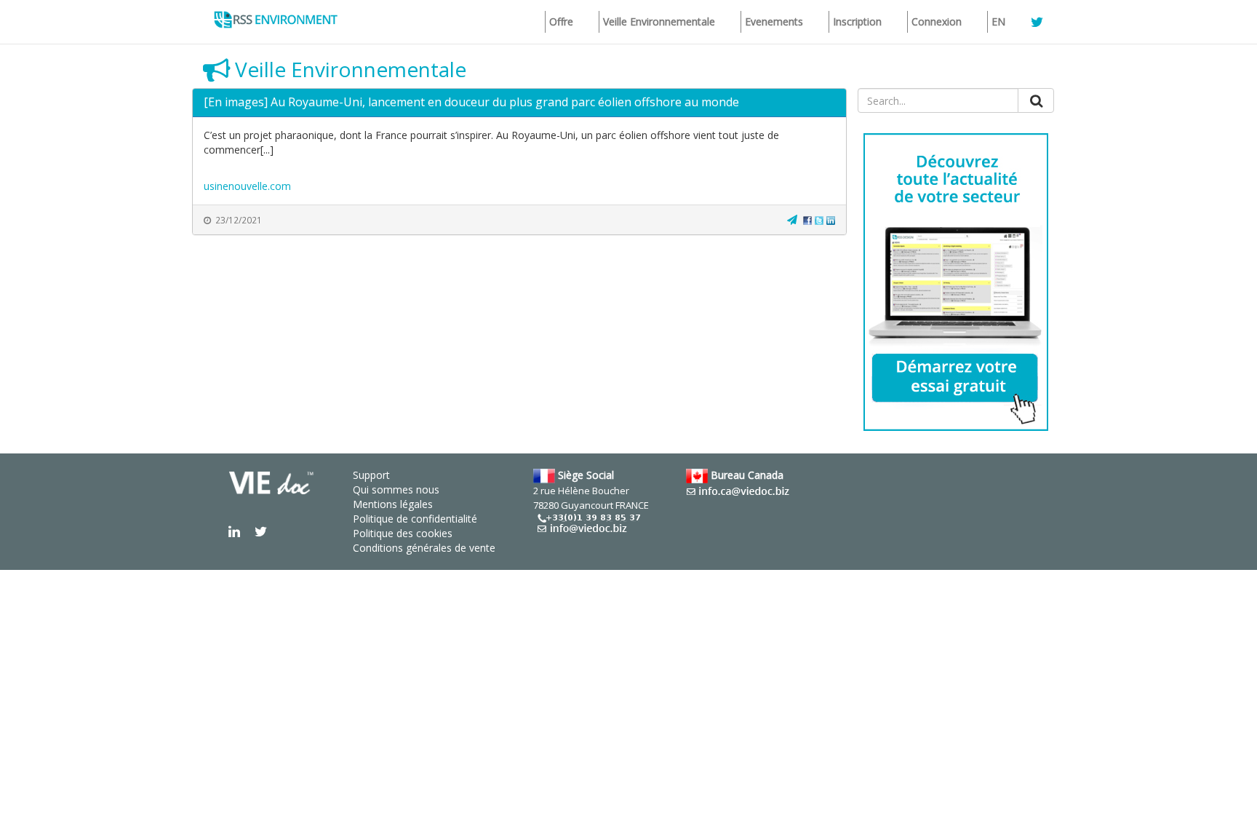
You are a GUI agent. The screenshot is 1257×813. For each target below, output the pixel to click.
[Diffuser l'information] (792, 219)
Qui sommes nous (396, 489)
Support (371, 475)
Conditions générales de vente (424, 548)
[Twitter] (819, 219)
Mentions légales (393, 504)
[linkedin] (830, 219)
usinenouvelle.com (247, 186)
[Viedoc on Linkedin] (234, 531)
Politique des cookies (402, 533)
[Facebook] (807, 219)
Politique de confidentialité (415, 519)
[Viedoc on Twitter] (261, 531)
